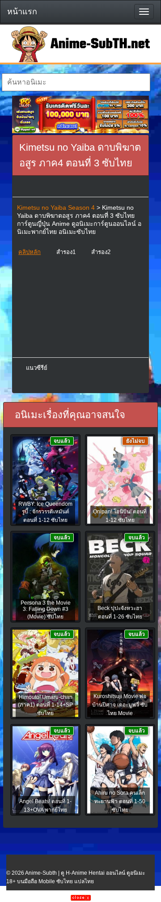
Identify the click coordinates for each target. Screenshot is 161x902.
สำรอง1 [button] (66, 252)
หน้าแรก (22, 11)
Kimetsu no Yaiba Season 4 (56, 207)
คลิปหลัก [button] (29, 252)
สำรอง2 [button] (100, 252)
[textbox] (76, 82)
